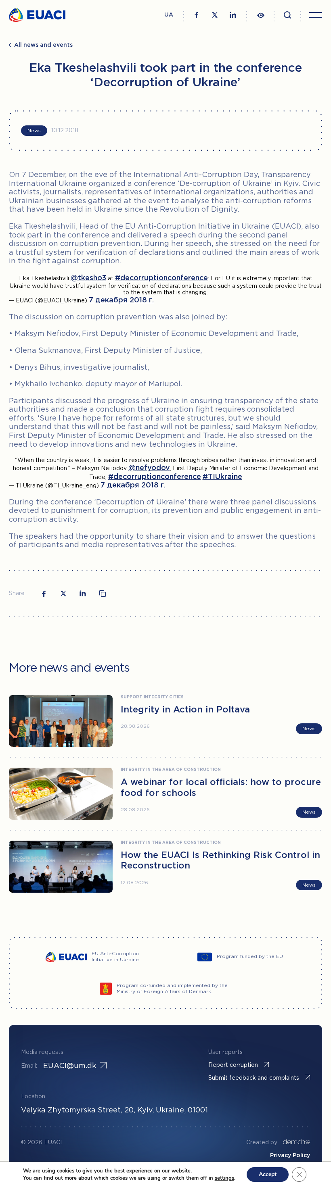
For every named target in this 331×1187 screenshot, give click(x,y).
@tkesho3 (88, 278)
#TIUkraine (222, 477)
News (34, 131)
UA (168, 14)
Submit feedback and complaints (253, 1078)
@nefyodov (149, 468)
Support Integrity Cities (152, 697)
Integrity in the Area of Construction (171, 770)
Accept (268, 1174)
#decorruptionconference (161, 278)
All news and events (43, 45)
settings (224, 1178)
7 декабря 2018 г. (121, 300)
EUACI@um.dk (69, 1066)
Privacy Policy (290, 1155)
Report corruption (233, 1065)
